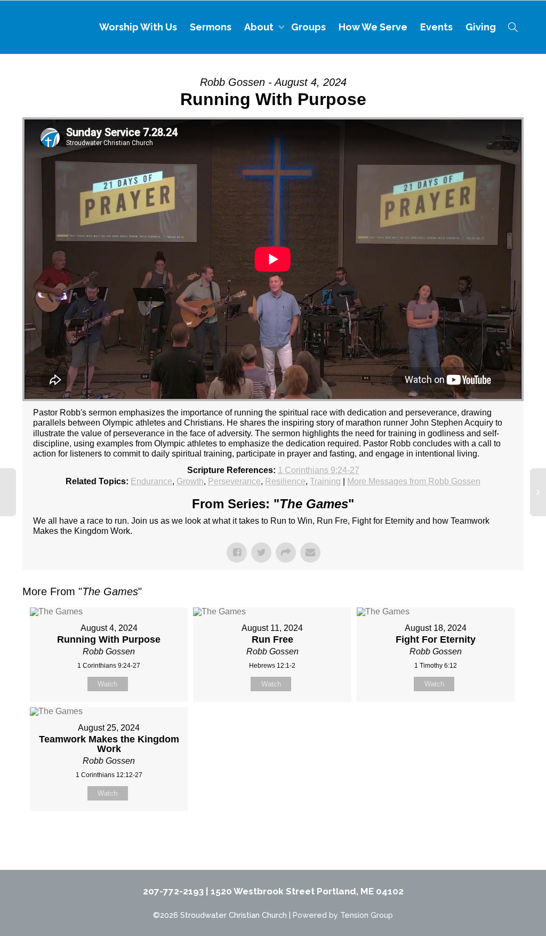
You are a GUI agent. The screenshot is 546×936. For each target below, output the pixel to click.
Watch (107, 684)
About (260, 27)
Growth (190, 481)
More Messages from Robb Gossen (413, 481)
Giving (480, 27)
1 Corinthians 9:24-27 (318, 470)
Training (325, 481)
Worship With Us (138, 27)
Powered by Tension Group (343, 914)
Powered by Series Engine (484, 838)
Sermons (210, 27)
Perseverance (234, 481)
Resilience (285, 481)
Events (436, 27)
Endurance (151, 481)
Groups (308, 27)
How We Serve (373, 27)
